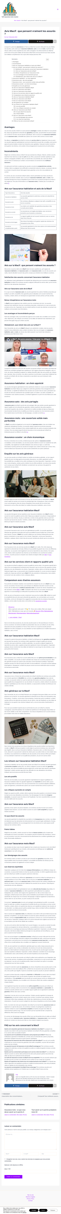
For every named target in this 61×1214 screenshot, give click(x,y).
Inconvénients (17, 63)
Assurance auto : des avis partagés (23, 80)
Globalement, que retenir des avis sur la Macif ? (29, 76)
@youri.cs (11, 607)
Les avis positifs (20, 106)
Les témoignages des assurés (24, 117)
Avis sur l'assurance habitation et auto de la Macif (27, 65)
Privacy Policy (30, 1198)
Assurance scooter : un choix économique (25, 84)
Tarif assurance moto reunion (10, 17)
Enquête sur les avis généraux (21, 86)
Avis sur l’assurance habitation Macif (24, 87)
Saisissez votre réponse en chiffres (13, 1165)
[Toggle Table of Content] (46, 59)
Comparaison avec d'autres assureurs (24, 95)
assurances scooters (41, 601)
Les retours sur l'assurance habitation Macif (26, 104)
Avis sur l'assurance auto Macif (22, 99)
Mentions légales (30, 1197)
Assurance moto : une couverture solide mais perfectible (29, 82)
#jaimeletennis (48, 611)
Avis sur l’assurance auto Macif (21, 89)
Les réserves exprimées (23, 119)
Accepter (34, 1210)
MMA (18, 589)
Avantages (16, 61)
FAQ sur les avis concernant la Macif (24, 121)
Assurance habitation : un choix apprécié (24, 78)
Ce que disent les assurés (23, 112)
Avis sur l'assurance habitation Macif (24, 97)
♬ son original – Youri (15, 617)
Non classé (17, 20)
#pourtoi (38, 611)
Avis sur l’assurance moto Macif (22, 91)
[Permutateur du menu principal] (57, 9)
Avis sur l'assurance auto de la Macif (26, 71)
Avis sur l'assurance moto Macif (22, 100)
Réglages (52, 1210)
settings (24, 1212)
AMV (45, 554)
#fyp (42, 611)
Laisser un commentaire (10, 1114)
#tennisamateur (21, 613)
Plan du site (30, 1195)
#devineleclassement (33, 613)
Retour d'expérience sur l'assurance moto (27, 73)
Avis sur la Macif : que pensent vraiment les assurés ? (28, 67)
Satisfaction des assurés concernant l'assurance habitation (32, 69)
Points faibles (20, 113)
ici (8, 183)
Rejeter (43, 1210)
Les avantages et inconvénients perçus (27, 74)
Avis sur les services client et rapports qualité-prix (28, 93)
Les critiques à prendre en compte (26, 108)
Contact (30, 1200)
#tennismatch (12, 613)
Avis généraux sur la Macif (21, 102)
